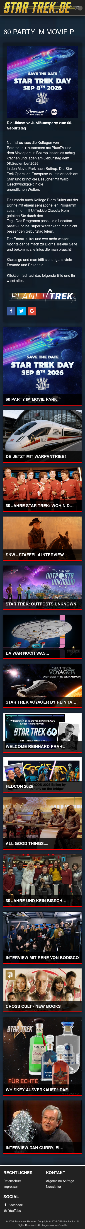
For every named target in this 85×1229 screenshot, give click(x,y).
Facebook (15, 1204)
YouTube (14, 1210)
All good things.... (27, 843)
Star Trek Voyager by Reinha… (41, 702)
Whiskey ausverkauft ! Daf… (39, 1090)
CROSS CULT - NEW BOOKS (33, 1006)
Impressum (11, 1186)
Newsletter (53, 1186)
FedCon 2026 (19, 786)
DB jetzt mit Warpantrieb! (36, 456)
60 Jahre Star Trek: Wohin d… (40, 505)
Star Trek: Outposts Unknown (41, 604)
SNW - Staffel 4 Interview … (37, 555)
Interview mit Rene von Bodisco (42, 957)
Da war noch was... (27, 653)
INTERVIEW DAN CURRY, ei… (34, 1148)
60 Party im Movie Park (31, 399)
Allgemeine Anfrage (60, 1180)
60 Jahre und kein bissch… (36, 901)
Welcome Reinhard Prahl (35, 746)
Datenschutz (12, 1180)
